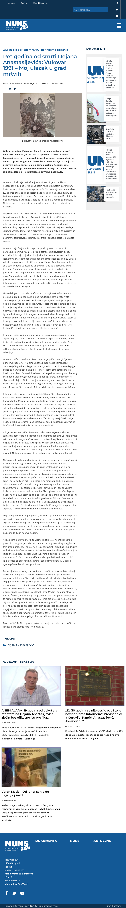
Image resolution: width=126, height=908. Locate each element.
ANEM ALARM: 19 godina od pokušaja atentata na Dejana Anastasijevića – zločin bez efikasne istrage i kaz (29, 714)
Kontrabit (116, 906)
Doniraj (24, 3)
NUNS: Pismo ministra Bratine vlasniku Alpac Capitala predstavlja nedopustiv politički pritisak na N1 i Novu (111, 74)
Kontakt (11, 3)
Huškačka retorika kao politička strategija (111, 193)
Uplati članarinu (40, 3)
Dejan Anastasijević (21, 645)
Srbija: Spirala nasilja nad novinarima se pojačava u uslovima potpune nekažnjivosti (111, 108)
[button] (79, 25)
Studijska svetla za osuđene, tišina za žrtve (110, 134)
